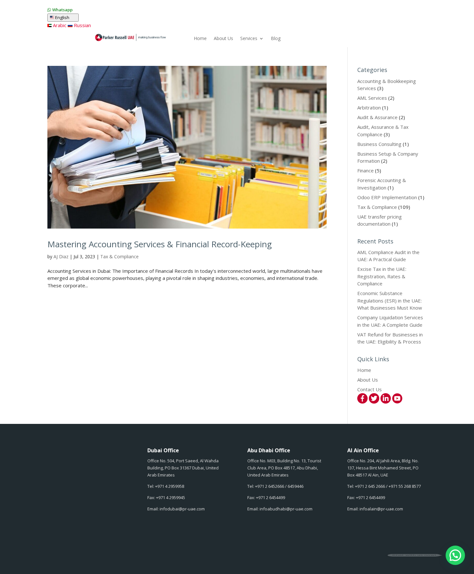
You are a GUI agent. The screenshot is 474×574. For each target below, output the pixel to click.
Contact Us (369, 389)
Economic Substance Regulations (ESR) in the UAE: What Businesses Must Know (389, 300)
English (65, 18)
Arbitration (369, 107)
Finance (365, 170)
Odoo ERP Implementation (387, 197)
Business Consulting (379, 144)
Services (248, 38)
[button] (455, 555)
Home (200, 38)
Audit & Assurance (377, 117)
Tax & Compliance (119, 256)
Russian (82, 25)
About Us (223, 38)
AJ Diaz (61, 256)
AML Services (372, 98)
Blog (276, 38)
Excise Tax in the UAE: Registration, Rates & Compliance (381, 276)
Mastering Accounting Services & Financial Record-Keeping (159, 244)
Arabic (59, 25)
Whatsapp (62, 10)
